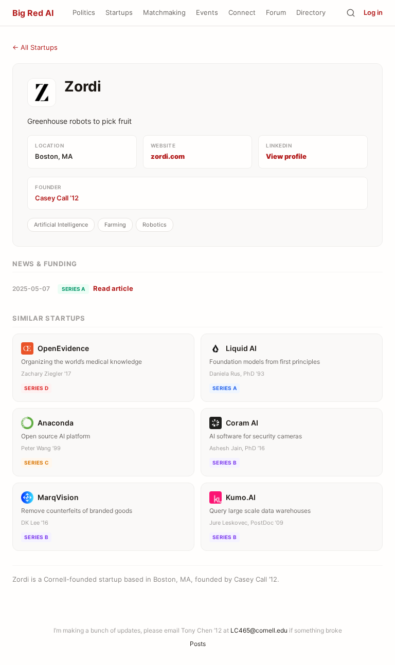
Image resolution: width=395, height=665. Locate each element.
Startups (119, 12)
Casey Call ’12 (57, 198)
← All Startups (35, 47)
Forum (276, 12)
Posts (198, 644)
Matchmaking (164, 12)
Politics (84, 12)
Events (207, 12)
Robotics (154, 224)
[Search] (350, 13)
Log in (373, 12)
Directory (311, 12)
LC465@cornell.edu (259, 630)
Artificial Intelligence (61, 224)
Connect (242, 12)
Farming (115, 224)
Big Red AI (32, 13)
